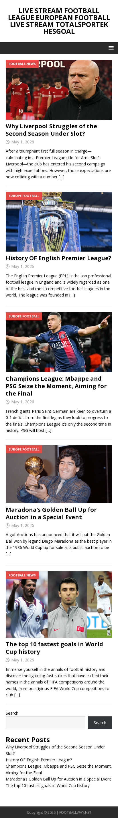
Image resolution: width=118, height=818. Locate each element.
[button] (110, 47)
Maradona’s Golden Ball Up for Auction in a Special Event (51, 513)
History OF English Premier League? (58, 258)
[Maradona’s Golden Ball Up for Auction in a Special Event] (59, 474)
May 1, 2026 (22, 142)
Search (12, 713)
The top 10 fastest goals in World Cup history (54, 647)
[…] (61, 176)
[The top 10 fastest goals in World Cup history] (59, 604)
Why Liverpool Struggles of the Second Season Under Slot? (51, 129)
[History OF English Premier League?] (59, 222)
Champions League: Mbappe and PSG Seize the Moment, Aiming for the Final (56, 386)
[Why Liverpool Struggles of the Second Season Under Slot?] (59, 90)
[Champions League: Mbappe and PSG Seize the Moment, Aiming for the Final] (59, 342)
